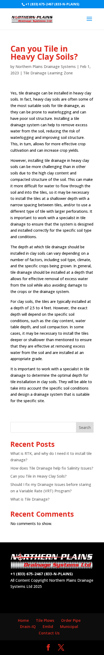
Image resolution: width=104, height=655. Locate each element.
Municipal (69, 626)
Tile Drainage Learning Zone (48, 72)
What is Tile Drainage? (30, 499)
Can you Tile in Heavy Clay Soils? (38, 476)
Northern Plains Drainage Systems (45, 66)
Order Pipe (71, 620)
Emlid (48, 626)
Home (23, 620)
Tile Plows (45, 620)
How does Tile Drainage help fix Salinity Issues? (51, 468)
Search (85, 427)
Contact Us (49, 632)
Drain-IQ (28, 626)
